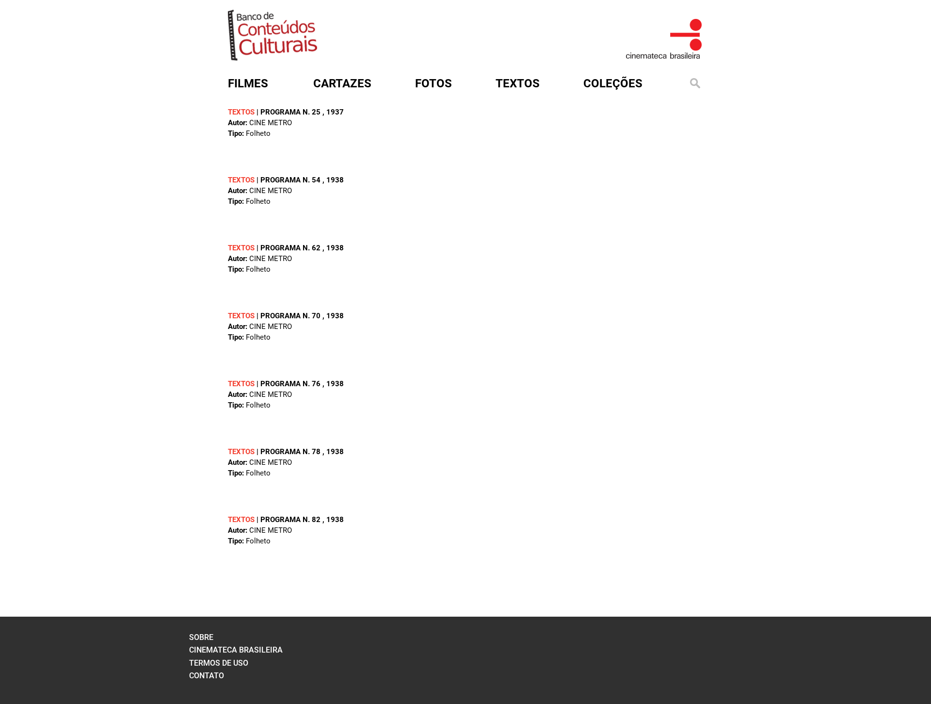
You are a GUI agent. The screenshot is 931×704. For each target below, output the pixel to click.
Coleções (612, 83)
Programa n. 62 (291, 248)
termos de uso (218, 663)
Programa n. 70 (291, 315)
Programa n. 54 (291, 180)
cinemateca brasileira (236, 650)
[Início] (272, 57)
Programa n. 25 (291, 112)
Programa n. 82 (291, 519)
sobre (201, 637)
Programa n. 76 (291, 383)
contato (206, 675)
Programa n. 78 (291, 451)
